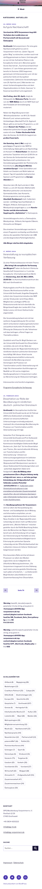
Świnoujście (11, 788)
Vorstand (26, 767)
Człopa (30, 691)
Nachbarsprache (13, 733)
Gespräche (10, 703)
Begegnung (22, 682)
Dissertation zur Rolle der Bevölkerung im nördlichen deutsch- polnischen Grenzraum (20, 401)
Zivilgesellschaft (25, 775)
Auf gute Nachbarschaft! (16, 27)
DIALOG (9, 695)
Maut (21, 716)
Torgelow (23, 758)
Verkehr (22, 762)
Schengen (10, 750)
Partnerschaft (29, 737)
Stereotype (10, 754)
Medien (32, 716)
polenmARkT (11, 741)
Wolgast (24, 771)
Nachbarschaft (22, 729)
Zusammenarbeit (13, 779)
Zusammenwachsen (14, 784)
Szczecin (10, 758)
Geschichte (23, 699)
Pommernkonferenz (14, 746)
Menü (22, 9)
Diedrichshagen (24, 695)
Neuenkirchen (12, 737)
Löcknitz (9, 716)
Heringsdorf (22, 708)
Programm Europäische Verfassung (17, 388)
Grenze (9, 708)
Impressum (7, 863)
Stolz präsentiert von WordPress (15, 884)
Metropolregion (12, 720)
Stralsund (24, 754)
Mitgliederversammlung (16, 724)
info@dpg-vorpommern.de (13, 832)
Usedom (9, 762)
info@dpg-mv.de (9, 827)
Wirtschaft (10, 771)
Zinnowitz (10, 775)
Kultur (32, 712)
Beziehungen (11, 686)
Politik (25, 741)
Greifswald (24, 703)
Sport (21, 750)
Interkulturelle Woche (15, 712)
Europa (9, 699)
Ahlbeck (9, 682)
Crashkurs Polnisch (14, 691)
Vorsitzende (11, 767)
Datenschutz (18, 863)
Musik (8, 729)
